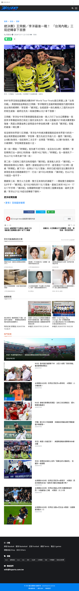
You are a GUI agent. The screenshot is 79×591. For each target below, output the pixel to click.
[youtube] (75, 2)
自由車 (33, 560)
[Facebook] (71, 2)
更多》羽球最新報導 (15, 202)
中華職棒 (51, 560)
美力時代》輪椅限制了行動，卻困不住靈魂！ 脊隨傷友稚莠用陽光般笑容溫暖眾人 (15, 320)
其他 (28, 560)
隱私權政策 (31, 588)
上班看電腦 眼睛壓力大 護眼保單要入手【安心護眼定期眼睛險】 (63, 286)
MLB (6, 560)
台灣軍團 (40, 560)
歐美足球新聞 (60, 560)
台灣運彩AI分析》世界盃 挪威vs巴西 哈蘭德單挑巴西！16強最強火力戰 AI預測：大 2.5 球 (53, 489)
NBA (23, 560)
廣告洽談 (40, 588)
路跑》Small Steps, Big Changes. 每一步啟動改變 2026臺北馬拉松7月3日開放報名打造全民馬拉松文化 (63, 321)
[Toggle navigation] (76, 8)
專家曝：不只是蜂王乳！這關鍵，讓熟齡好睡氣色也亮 (39, 262)
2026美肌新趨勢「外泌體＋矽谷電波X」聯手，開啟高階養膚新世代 (39, 286)
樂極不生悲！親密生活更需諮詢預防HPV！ (15, 262)
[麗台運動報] (11, 8)
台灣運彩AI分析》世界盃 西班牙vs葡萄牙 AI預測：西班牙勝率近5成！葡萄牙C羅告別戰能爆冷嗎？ (55, 481)
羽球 (46, 560)
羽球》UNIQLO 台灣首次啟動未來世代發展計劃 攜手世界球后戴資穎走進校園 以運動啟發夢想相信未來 (39, 321)
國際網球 (12, 560)
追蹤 (69, 219)
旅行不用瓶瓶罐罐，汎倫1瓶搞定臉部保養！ (15, 286)
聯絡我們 (48, 588)
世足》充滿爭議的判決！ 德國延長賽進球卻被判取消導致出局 (27, 355)
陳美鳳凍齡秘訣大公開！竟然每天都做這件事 (63, 262)
